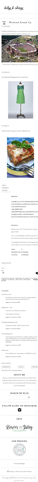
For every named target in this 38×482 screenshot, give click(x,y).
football (11, 279)
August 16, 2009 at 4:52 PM (13, 328)
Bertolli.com (26, 131)
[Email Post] (3, 273)
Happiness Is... (6, 307)
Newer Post (6, 367)
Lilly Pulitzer (24, 279)
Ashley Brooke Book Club (9, 380)
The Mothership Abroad (8, 322)
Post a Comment (6, 363)
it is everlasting (6, 334)
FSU (17, 279)
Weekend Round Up (20, 22)
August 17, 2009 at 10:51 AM (13, 345)
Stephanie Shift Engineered (11, 77)
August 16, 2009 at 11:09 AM (13, 317)
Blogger (22, 463)
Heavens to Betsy (19, 477)
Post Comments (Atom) (15, 370)
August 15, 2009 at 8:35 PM (13, 302)
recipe (4, 280)
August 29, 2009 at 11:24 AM (13, 356)
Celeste (4, 350)
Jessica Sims (19, 480)
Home (21, 367)
